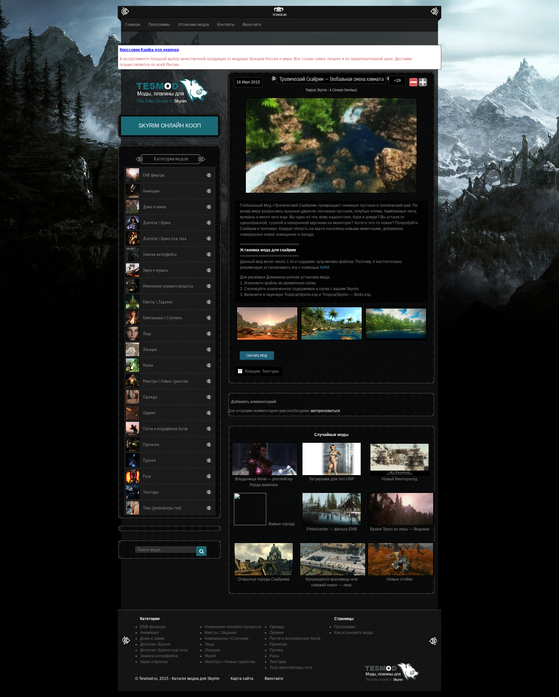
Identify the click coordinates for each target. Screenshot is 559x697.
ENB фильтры (154, 175)
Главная (132, 24)
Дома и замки (154, 207)
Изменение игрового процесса (168, 286)
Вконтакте (252, 24)
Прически (151, 444)
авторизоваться (325, 410)
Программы (159, 24)
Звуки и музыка (155, 270)
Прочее (149, 460)
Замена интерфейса (160, 254)
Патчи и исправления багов (165, 428)
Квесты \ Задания (157, 302)
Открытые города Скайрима (264, 579)
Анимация (151, 191)
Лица (147, 333)
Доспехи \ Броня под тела (164, 238)
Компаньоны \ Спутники (162, 318)
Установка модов (193, 24)
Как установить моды (353, 632)
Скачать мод (257, 355)
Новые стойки (399, 579)
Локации (252, 371)
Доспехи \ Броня (156, 222)
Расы (147, 476)
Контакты (226, 24)
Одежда (150, 397)
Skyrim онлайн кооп (169, 126)
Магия (148, 365)
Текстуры (270, 371)
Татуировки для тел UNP (331, 479)
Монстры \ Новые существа (165, 381)
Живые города (281, 524)
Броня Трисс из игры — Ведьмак (399, 529)
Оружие (149, 413)
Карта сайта (242, 678)
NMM (324, 267)
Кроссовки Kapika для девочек (149, 50)
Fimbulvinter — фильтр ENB (332, 529)
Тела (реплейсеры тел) (162, 508)
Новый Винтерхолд (399, 479)
